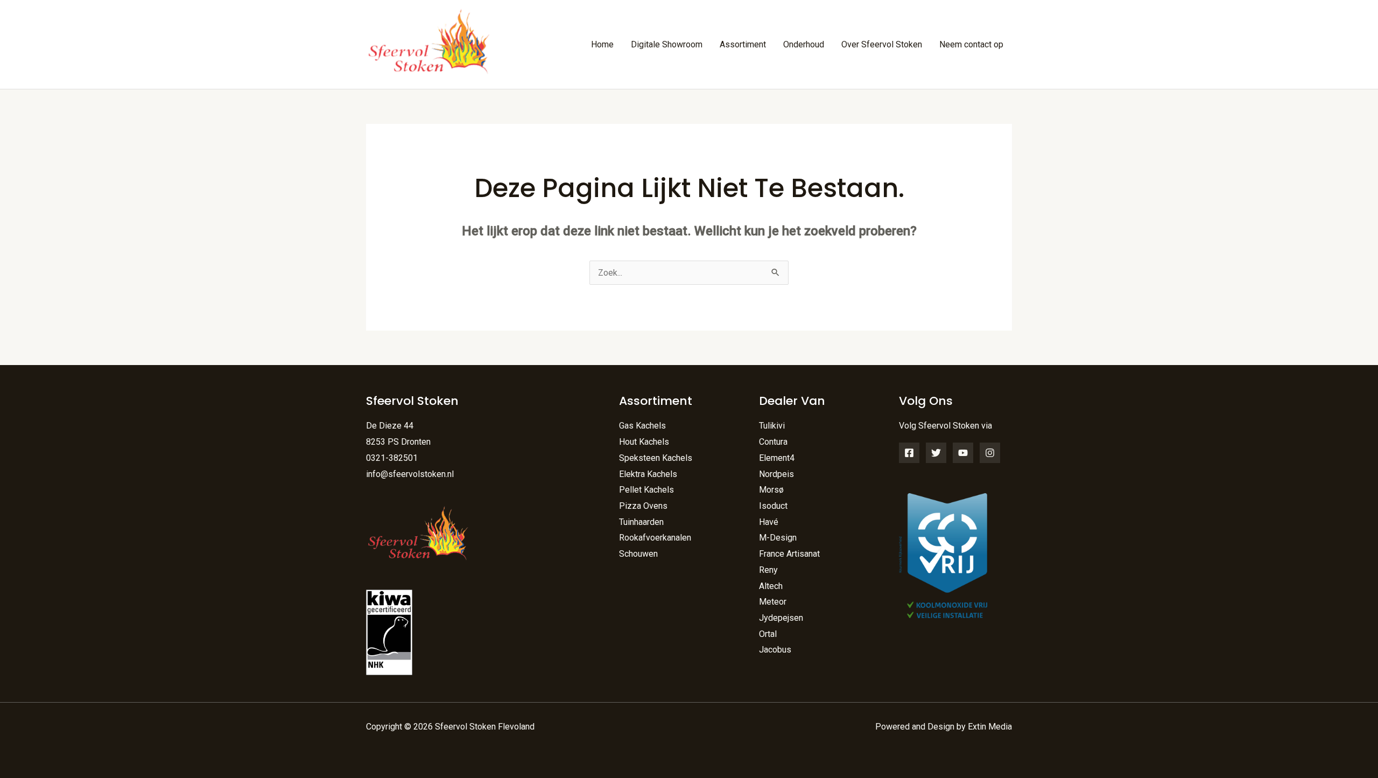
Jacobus (775, 649)
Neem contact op (971, 44)
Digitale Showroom (666, 44)
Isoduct (773, 506)
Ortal (768, 634)
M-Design (778, 537)
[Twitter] (936, 453)
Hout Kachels (644, 442)
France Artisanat (789, 554)
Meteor (772, 602)
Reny (768, 570)
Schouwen (638, 554)
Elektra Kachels (648, 474)
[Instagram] (990, 453)
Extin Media (990, 726)
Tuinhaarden (641, 522)
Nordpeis (776, 474)
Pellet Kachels (646, 490)
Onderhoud (803, 44)
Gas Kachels (642, 425)
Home (602, 44)
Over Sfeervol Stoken (881, 44)
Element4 (777, 458)
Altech (771, 586)
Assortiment (743, 44)
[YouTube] (963, 453)
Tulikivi (772, 425)
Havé (768, 522)
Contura (773, 442)
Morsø (771, 490)
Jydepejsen (781, 618)
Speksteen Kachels (655, 458)
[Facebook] (909, 453)
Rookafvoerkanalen (655, 537)
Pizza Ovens (643, 506)
